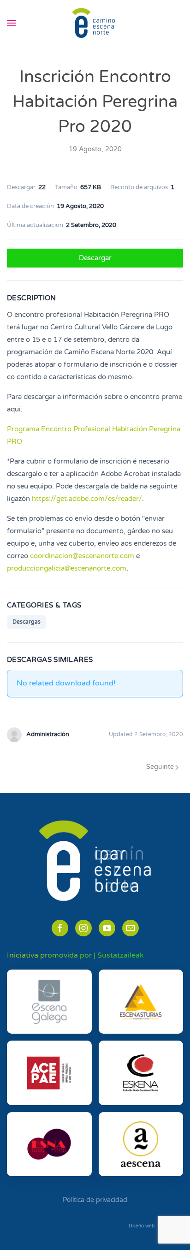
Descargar (95, 258)
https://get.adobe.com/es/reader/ (87, 498)
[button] (11, 23)
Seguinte (160, 767)
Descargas (26, 622)
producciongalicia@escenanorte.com (66, 568)
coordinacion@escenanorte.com (82, 556)
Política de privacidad (95, 1200)
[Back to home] (95, 23)
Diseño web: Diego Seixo (156, 1226)
